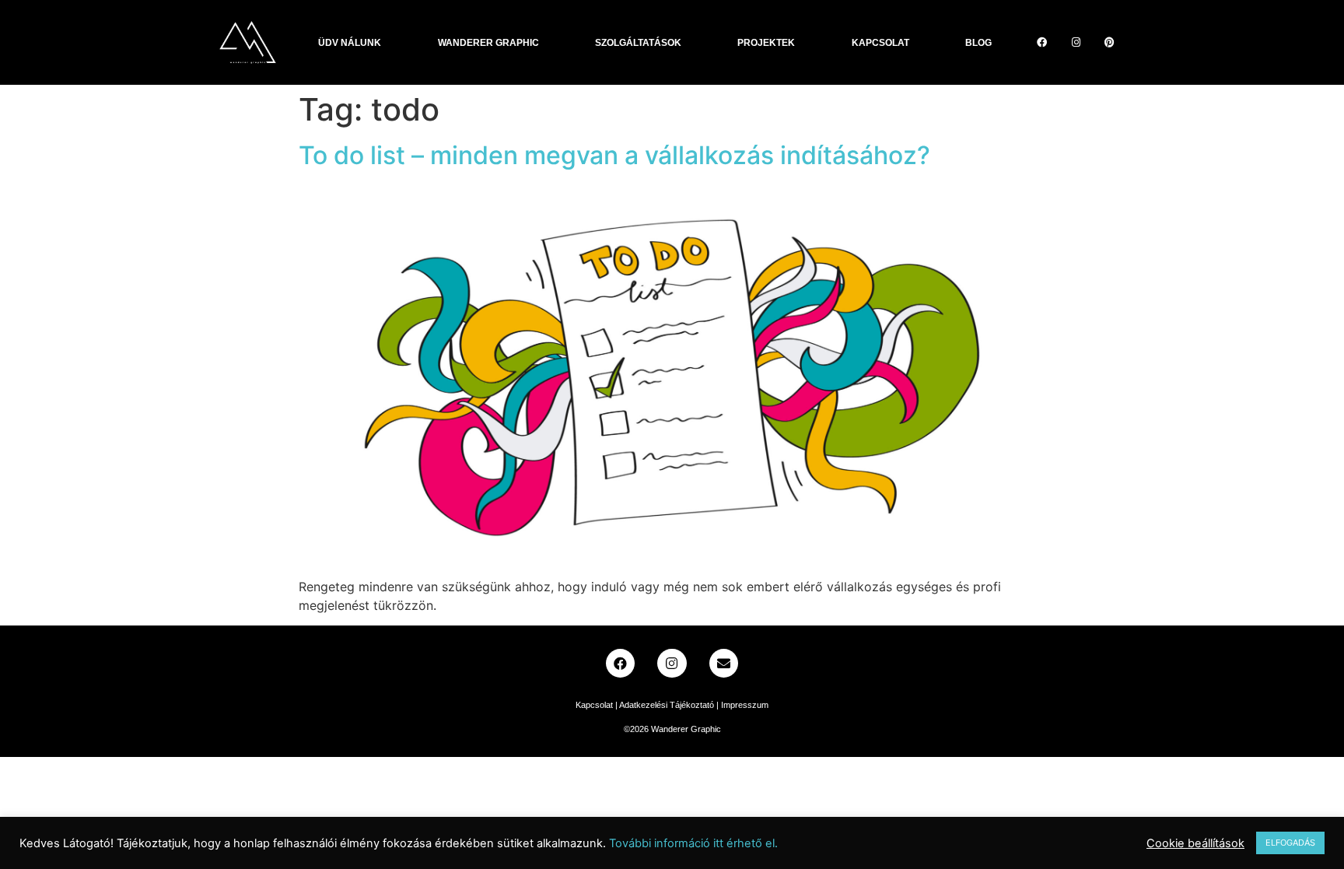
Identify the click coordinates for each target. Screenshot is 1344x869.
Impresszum (744, 705)
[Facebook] (1042, 42)
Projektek (766, 42)
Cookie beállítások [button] (1195, 843)
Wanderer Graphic (488, 42)
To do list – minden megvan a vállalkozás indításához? (614, 155)
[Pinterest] (1110, 42)
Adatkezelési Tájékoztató (666, 705)
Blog (978, 42)
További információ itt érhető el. (693, 843)
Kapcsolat (880, 42)
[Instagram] (1076, 42)
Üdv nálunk (349, 42)
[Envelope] (723, 663)
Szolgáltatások (638, 42)
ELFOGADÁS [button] (1290, 842)
